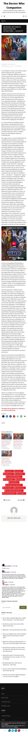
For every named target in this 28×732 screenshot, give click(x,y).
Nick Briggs (20, 479)
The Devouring (20, 488)
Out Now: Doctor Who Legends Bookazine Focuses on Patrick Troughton (14, 675)
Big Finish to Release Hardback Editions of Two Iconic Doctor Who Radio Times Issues (14, 642)
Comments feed (5, 702)
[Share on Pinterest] (19, 730)
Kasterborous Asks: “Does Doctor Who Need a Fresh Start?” (13, 625)
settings (16, 727)
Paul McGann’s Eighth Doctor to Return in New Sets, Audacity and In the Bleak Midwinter (6, 442)
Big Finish (9, 471)
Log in (3, 693)
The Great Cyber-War (9, 493)
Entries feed (4, 697)
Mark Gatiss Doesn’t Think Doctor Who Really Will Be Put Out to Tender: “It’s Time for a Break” (14, 657)
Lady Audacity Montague (14, 476)
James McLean (10, 66)
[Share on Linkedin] (16, 730)
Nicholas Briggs (9, 479)
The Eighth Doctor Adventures (14, 490)
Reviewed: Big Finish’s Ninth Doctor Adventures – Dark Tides (12, 664)
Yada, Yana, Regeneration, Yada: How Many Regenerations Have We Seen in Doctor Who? (14, 635)
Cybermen (18, 471)
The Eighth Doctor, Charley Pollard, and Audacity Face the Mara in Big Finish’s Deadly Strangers (18, 442)
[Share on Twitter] (13, 730)
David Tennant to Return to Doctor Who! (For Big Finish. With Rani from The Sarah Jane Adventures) (14, 649)
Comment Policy (5, 716)
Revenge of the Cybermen (14, 485)
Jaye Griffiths (20, 474)
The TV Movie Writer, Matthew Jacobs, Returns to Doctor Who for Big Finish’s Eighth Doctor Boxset (6, 459)
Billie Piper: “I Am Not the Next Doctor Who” (14, 630)
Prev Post (7, 500)
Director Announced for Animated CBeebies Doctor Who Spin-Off (15, 670)
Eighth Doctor (8, 474)
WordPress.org (5, 706)
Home (3, 720)
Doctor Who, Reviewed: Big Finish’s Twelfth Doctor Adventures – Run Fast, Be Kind (14, 619)
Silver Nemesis (8, 488)
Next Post (20, 500)
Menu (4, 21)
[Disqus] (14, 544)
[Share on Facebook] (9, 730)
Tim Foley (21, 493)
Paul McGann (14, 482)
